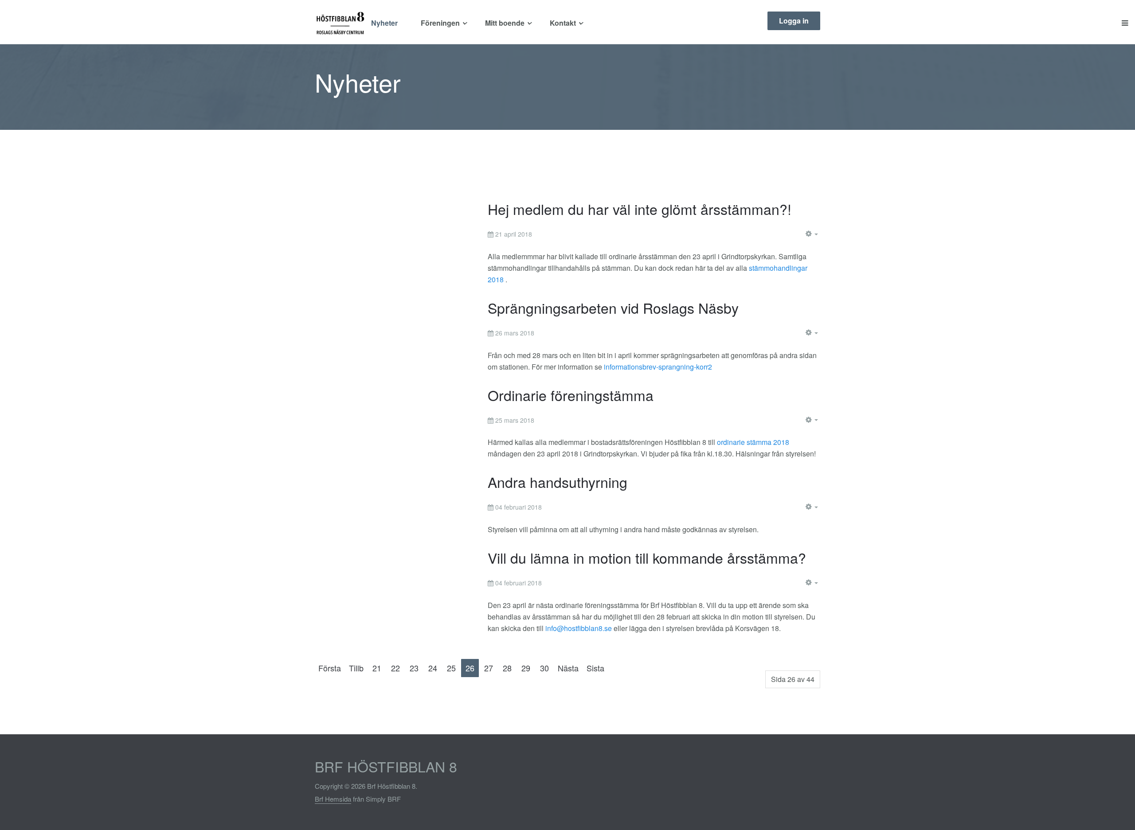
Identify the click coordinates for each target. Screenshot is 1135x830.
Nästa (568, 668)
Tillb (356, 668)
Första (329, 668)
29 (525, 668)
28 (507, 668)
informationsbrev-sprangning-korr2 (658, 367)
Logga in (794, 21)
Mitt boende (504, 23)
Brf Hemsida (333, 798)
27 (488, 668)
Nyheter (384, 23)
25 (451, 668)
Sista (595, 668)
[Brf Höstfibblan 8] (339, 23)
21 (376, 668)
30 (544, 668)
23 (414, 668)
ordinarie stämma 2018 (753, 442)
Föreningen (440, 23)
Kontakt (563, 23)
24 (432, 668)
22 (395, 668)
